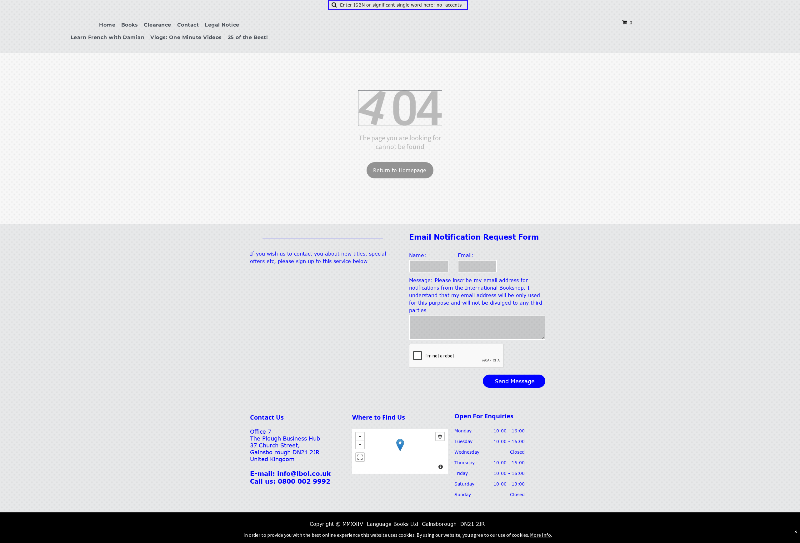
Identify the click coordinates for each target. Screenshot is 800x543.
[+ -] (400, 451)
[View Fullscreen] (360, 457)
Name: (417, 255)
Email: (466, 255)
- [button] (360, 445)
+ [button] (360, 436)
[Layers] (440, 436)
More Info (540, 535)
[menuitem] (109, 25)
